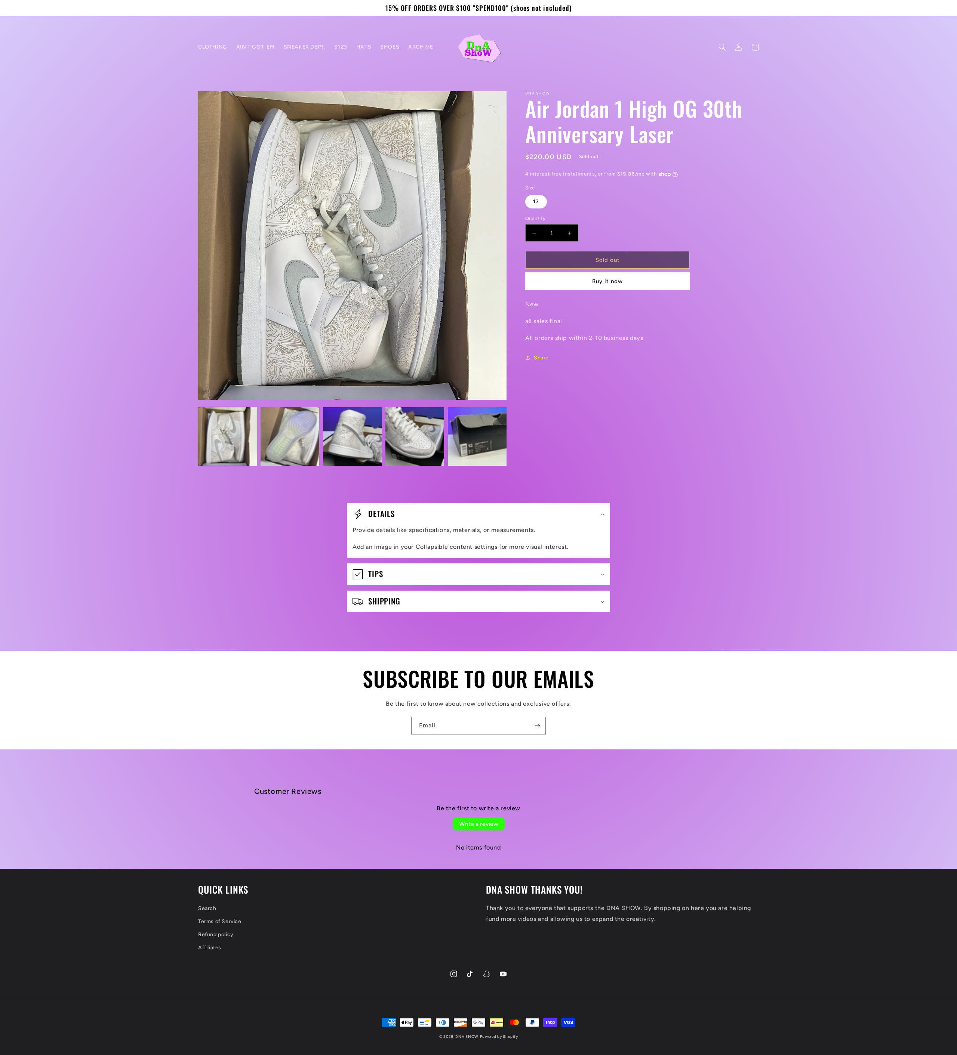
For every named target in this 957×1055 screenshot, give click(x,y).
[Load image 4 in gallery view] (414, 436)
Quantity (535, 218)
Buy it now (607, 281)
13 (536, 201)
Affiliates (209, 947)
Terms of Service (219, 921)
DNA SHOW (466, 1036)
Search (207, 908)
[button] (722, 47)
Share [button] (541, 358)
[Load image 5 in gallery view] (477, 436)
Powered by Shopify (499, 1036)
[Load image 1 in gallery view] (227, 436)
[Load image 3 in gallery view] (352, 436)
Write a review (478, 823)
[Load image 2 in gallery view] (290, 436)
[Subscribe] (537, 725)
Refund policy (216, 934)
